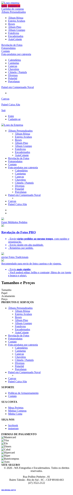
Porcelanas (14, 81)
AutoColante (15, 39)
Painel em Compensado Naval (17, 87)
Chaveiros (13, 69)
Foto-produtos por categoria (16, 54)
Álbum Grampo (16, 30)
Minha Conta (15, 413)
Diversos (13, 75)
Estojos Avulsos (16, 20)
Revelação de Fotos (11, 45)
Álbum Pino (14, 27)
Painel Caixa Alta (10, 104)
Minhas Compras (17, 410)
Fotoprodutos (8, 48)
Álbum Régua (15, 17)
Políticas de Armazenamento (23, 393)
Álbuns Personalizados (13, 12)
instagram (13, 428)
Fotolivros (13, 33)
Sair (3, 110)
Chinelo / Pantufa (17, 72)
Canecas (12, 66)
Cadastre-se (14, 5)
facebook (13, 425)
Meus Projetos (15, 407)
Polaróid (12, 78)
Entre (4, 5)
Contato (5, 51)
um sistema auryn (8, 490)
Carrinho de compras (12, 8)
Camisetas (13, 63)
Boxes (11, 23)
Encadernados (15, 36)
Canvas (5, 98)
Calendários (14, 60)
